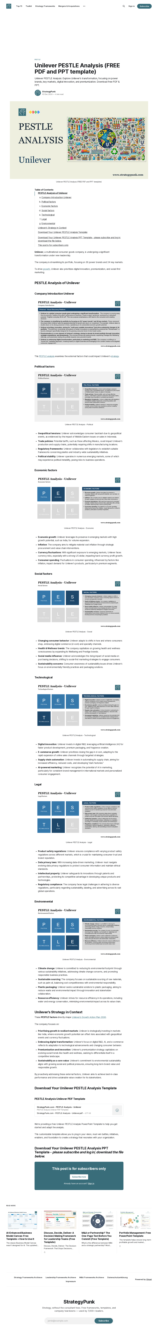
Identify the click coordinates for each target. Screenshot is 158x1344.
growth (46, 269)
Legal (44, 219)
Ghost (149, 1279)
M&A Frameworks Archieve (91, 1277)
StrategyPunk (49, 91)
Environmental (48, 223)
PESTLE (37, 59)
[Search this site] (124, 6)
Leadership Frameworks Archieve (61, 1277)
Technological (48, 215)
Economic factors (49, 206)
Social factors (47, 210)
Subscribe (144, 6)
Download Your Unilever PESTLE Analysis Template (62, 232)
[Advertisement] (79, 31)
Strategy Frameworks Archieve (28, 1277)
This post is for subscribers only (53, 245)
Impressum (71, 1281)
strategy (115, 356)
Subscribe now (79, 1177)
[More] (84, 6)
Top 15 (19, 6)
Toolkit (29, 6)
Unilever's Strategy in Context (52, 228)
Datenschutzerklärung (117, 1277)
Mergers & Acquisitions (68, 6)
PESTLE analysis (46, 356)
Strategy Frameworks (45, 6)
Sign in (131, 6)
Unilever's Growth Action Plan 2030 (89, 1017)
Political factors (48, 202)
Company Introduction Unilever (56, 197)
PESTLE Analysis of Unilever (52, 193)
